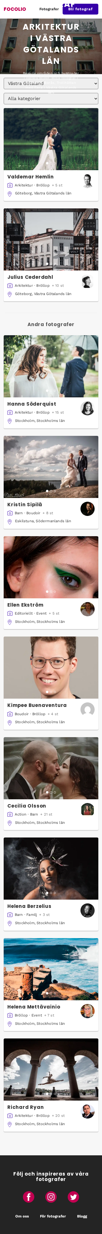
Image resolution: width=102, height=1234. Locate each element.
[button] (51, 139)
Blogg (82, 1216)
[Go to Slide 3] (55, 163)
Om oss (22, 1216)
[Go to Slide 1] (47, 163)
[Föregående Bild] (7, 139)
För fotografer (53, 1216)
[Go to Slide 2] (51, 163)
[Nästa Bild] (94, 139)
